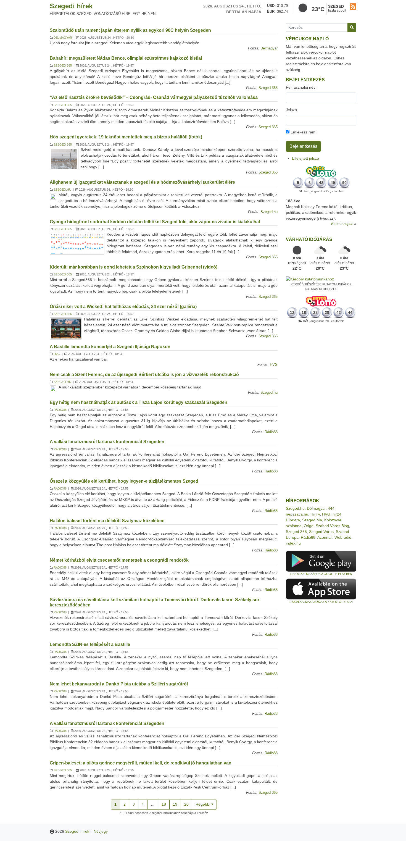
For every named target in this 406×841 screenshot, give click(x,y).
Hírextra (293, 520)
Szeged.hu (62, 189)
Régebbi (203, 804)
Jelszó (291, 109)
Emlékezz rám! (303, 132)
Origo (308, 526)
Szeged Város (321, 531)
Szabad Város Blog (332, 526)
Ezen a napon (342, 224)
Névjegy (101, 831)
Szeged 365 (63, 65)
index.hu (293, 543)
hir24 (337, 514)
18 (164, 804)
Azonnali (324, 537)
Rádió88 (60, 409)
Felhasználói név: (301, 87)
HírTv (315, 514)
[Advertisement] (321, 411)
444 (331, 508)
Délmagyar (63, 37)
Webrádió (342, 537)
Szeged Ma (312, 520)
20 (186, 804)
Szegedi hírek (71, 6)
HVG (57, 354)
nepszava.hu (297, 514)
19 (175, 804)
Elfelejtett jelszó (305, 158)
